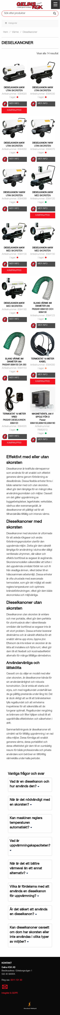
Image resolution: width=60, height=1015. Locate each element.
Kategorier (12, 23)
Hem (5, 32)
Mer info (14, 104)
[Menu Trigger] (55, 4)
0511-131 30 (16, 980)
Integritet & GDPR (10, 993)
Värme (15, 32)
